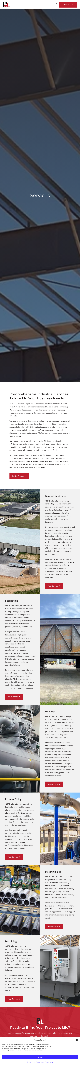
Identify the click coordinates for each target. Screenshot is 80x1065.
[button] (77, 1040)
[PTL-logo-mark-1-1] (6, 2)
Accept (40, 1057)
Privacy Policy (31, 1062)
